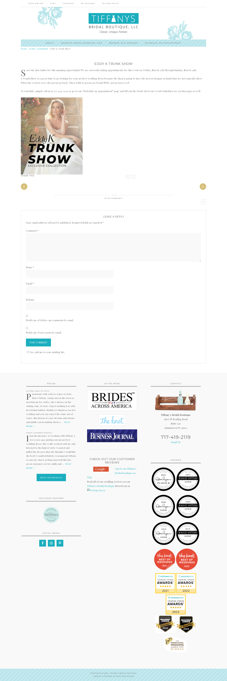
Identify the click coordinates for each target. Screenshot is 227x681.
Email (30, 283)
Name (30, 267)
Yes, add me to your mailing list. (47, 352)
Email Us (176, 442)
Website (30, 299)
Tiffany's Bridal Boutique (101, 486)
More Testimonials (51, 477)
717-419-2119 (176, 437)
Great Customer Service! (39, 433)
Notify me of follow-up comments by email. (50, 320)
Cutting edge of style (37, 391)
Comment (32, 230)
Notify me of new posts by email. (44, 332)
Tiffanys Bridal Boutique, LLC (113, 23)
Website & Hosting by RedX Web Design (113, 676)
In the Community (113, 198)
